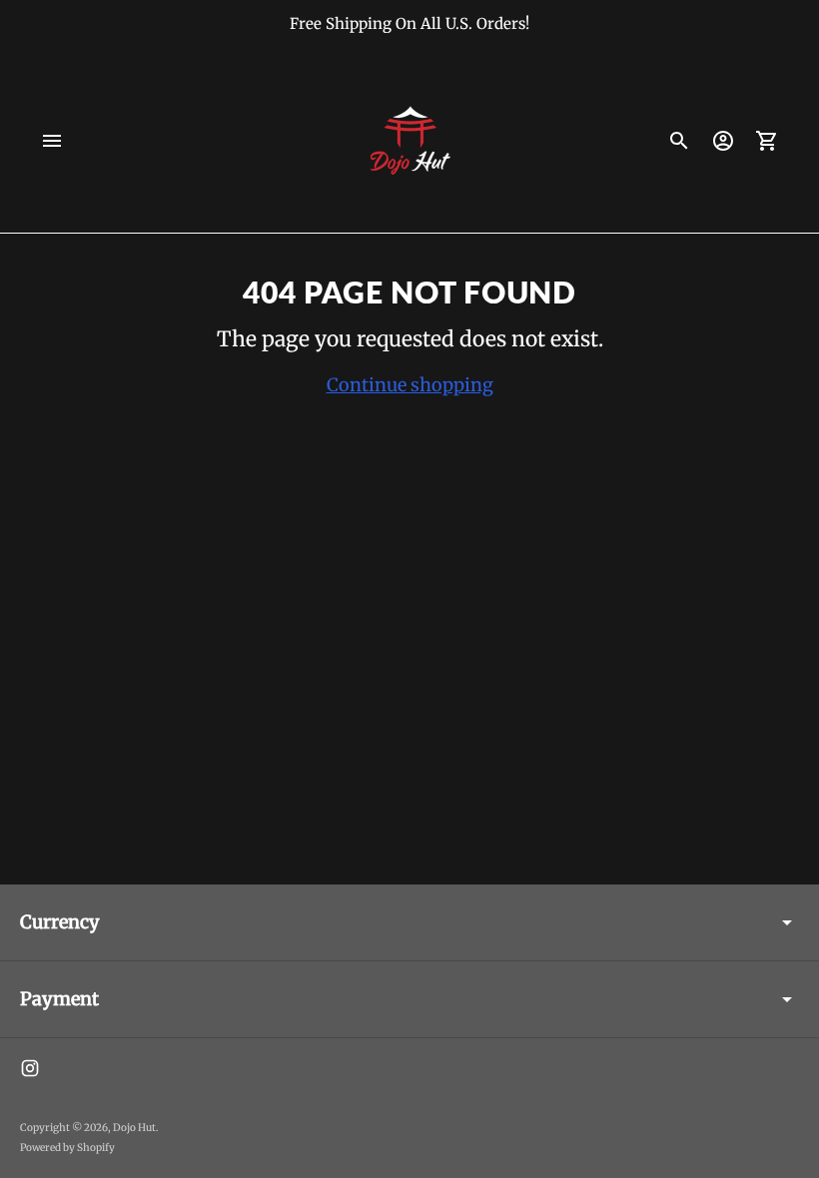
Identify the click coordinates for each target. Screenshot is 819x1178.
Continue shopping (410, 384)
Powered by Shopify (67, 1147)
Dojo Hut (134, 1127)
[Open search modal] (679, 141)
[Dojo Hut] (409, 141)
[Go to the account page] (723, 141)
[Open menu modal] (52, 141)
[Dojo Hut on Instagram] (30, 1068)
